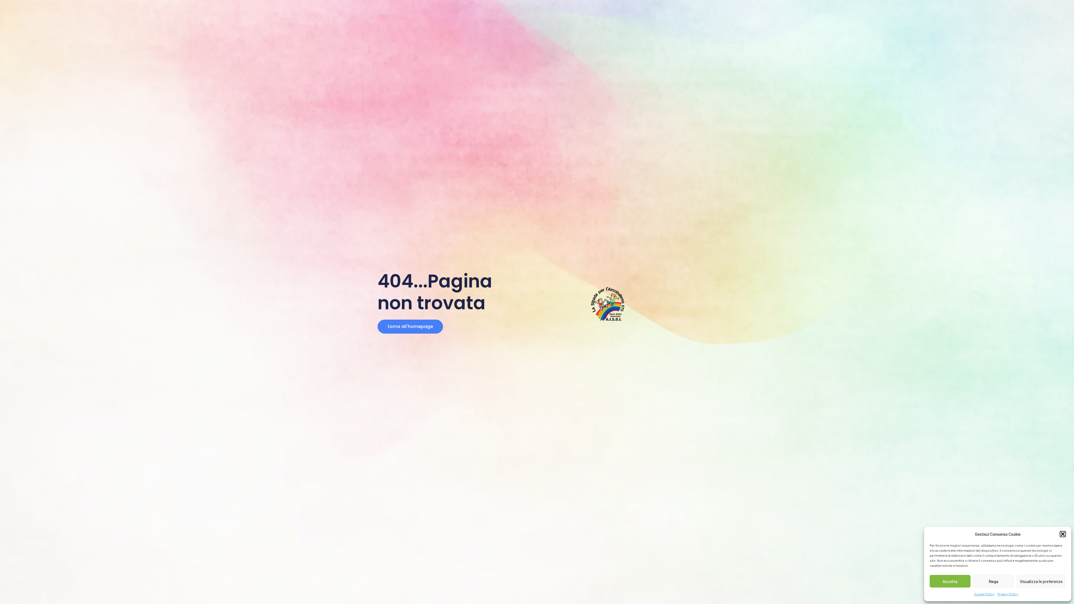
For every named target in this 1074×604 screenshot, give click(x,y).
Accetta (950, 581)
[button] (1063, 534)
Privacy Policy (1007, 594)
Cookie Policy (984, 594)
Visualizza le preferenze (1041, 581)
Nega (993, 581)
